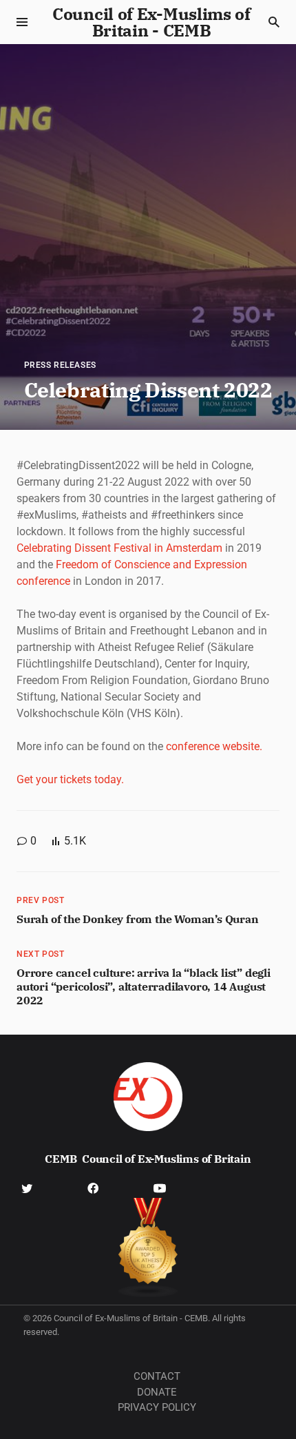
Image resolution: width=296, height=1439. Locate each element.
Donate (157, 1392)
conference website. (214, 746)
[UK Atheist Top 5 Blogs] (148, 1248)
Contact (157, 1376)
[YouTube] (160, 1187)
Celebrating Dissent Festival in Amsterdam (119, 548)
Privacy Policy (157, 1407)
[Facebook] (92, 1187)
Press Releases (60, 365)
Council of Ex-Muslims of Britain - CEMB (151, 22)
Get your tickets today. (70, 779)
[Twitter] (26, 1187)
